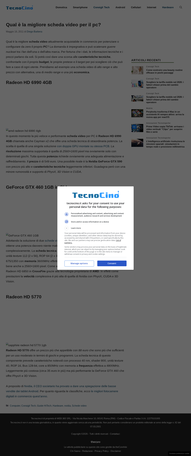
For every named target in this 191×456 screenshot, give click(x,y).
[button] (95, 228)
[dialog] (95, 228)
